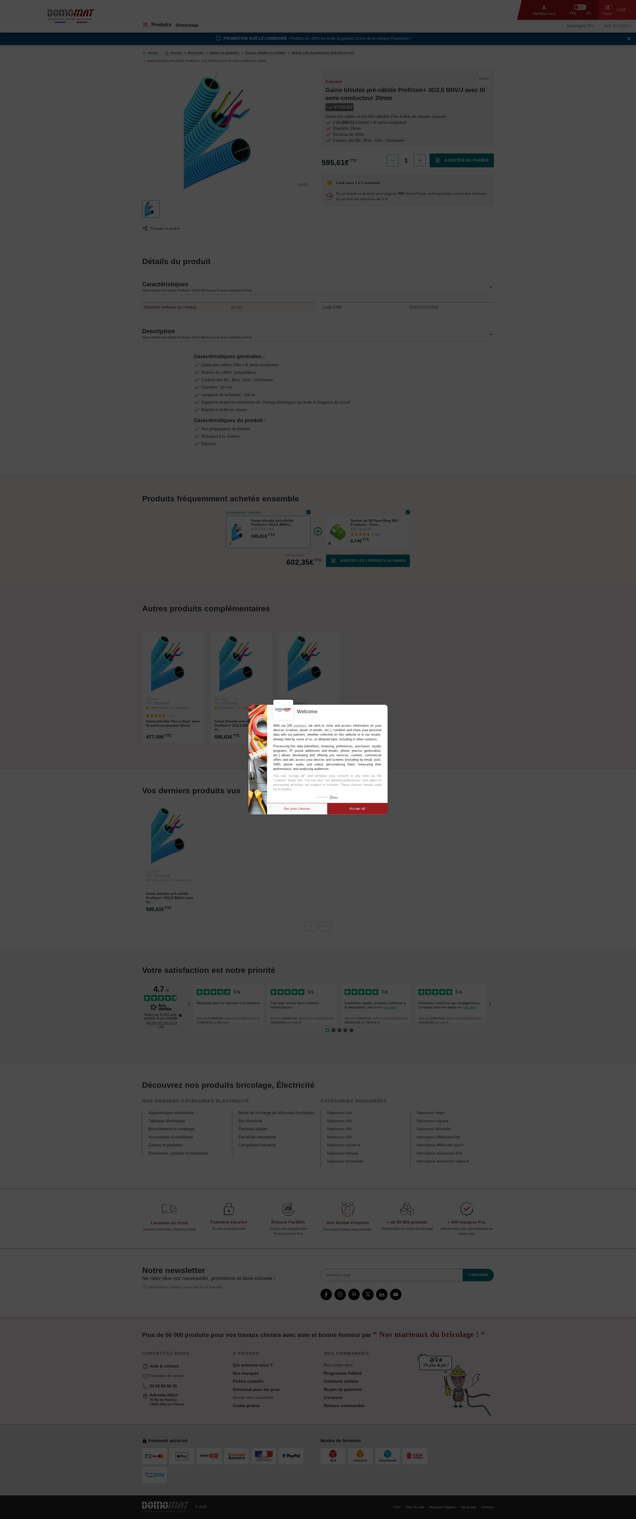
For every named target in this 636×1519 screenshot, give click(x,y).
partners (300, 725)
